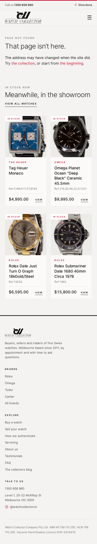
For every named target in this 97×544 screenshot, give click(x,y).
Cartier (9, 396)
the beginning (71, 63)
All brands (12, 403)
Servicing (11, 442)
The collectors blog (18, 469)
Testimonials (13, 456)
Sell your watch (16, 429)
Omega (10, 383)
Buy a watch (13, 422)
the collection (23, 63)
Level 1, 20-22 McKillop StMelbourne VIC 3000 (23, 497)
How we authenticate (20, 436)
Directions (85, 5)
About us (11, 449)
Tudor (9, 390)
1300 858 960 (14, 488)
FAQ (8, 463)
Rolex (9, 376)
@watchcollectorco (23, 507)
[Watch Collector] (23, 18)
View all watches (21, 103)
